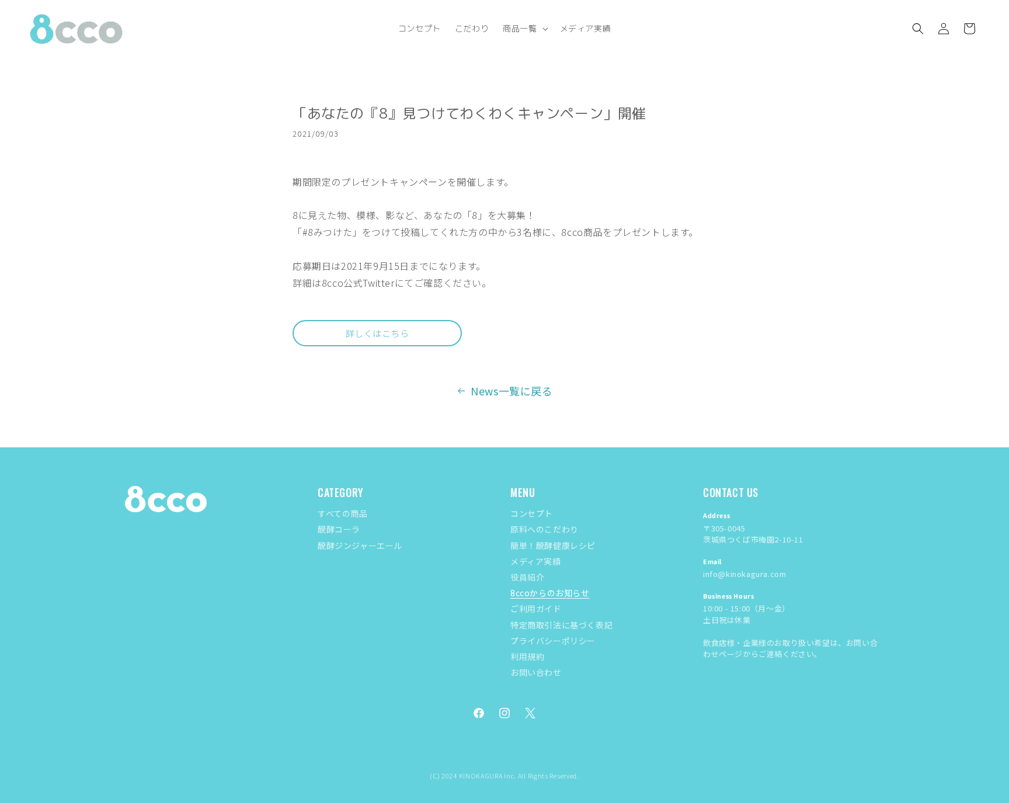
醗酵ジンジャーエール (360, 545)
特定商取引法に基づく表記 (561, 625)
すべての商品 (343, 513)
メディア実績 (535, 561)
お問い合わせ (536, 672)
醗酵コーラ (339, 529)
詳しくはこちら (377, 333)
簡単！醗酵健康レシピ (553, 545)
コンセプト (531, 513)
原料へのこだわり (544, 529)
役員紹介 (527, 577)
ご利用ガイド (536, 608)
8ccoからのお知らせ (550, 593)
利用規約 (527, 656)
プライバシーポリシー (553, 640)
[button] (524, 28)
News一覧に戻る (511, 390)
